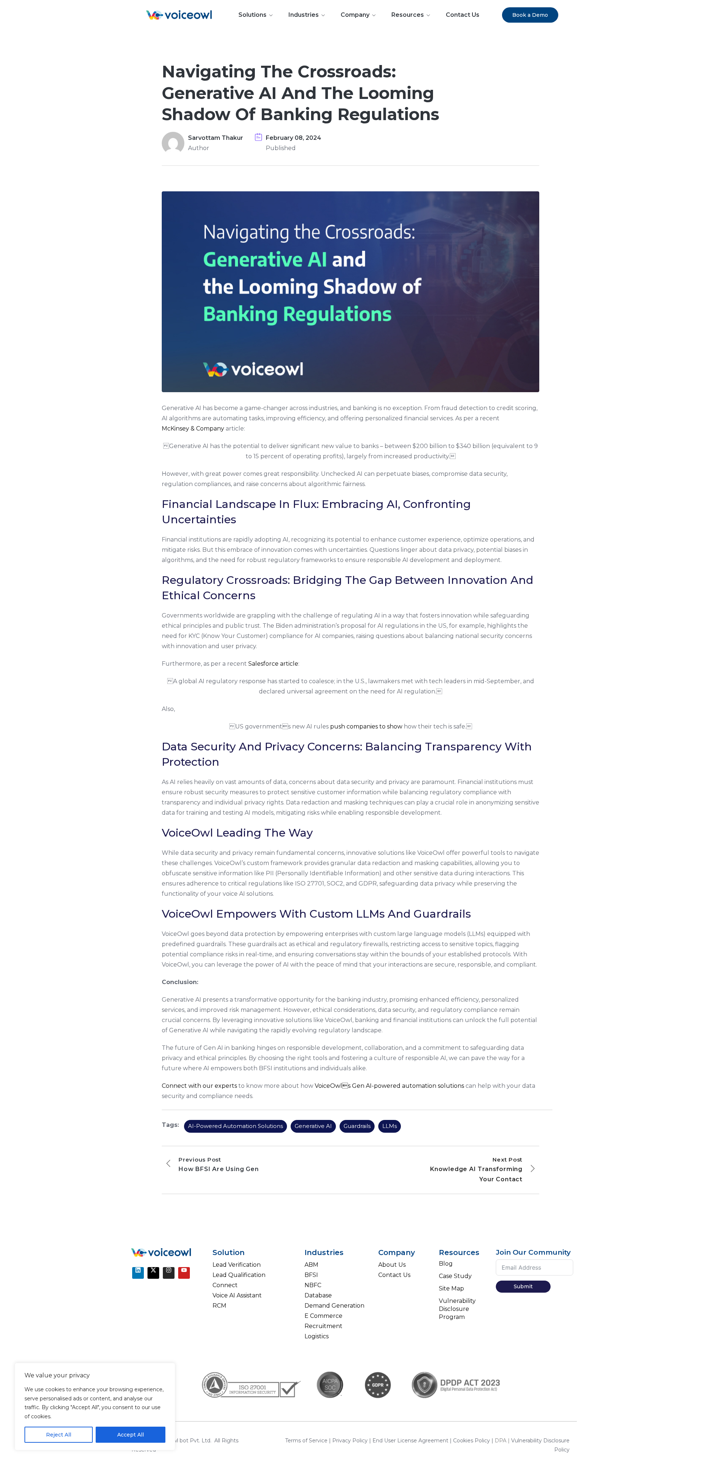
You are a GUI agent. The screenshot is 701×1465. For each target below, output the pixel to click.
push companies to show (366, 726)
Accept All (130, 1434)
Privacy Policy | (352, 1440)
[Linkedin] (138, 1273)
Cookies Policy (472, 1440)
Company (355, 14)
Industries (303, 14)
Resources (407, 14)
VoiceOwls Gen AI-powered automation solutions (389, 1085)
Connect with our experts (199, 1085)
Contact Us (462, 14)
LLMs (389, 1125)
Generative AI (313, 1125)
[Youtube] (184, 1273)
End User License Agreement (411, 1440)
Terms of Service (307, 1440)
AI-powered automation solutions (235, 1125)
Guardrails (357, 1125)
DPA (500, 1440)
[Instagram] (169, 1273)
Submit (523, 1286)
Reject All (58, 1434)
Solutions (252, 14)
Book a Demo (530, 15)
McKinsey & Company (193, 428)
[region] (95, 1406)
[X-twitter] (153, 1273)
